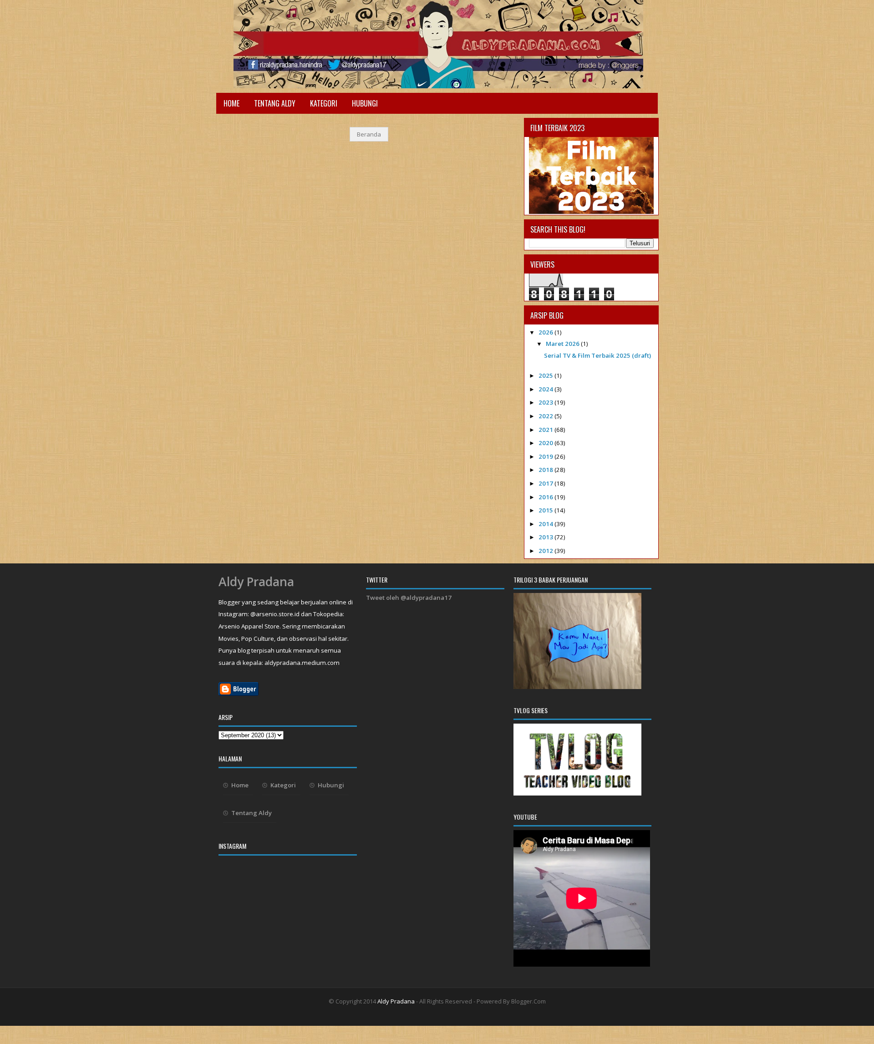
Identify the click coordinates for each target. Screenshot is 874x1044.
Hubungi (365, 103)
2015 (546, 510)
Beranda (369, 134)
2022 (546, 416)
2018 (546, 470)
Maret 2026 (563, 344)
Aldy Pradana (256, 581)
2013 (546, 537)
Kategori (323, 103)
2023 (546, 402)
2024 (546, 389)
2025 (546, 375)
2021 (546, 430)
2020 (546, 443)
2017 (546, 483)
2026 (546, 332)
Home (231, 103)
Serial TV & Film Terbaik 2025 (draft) (597, 355)
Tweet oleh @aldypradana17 (409, 597)
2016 (546, 497)
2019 (546, 456)
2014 (546, 524)
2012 (546, 551)
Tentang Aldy (274, 103)
